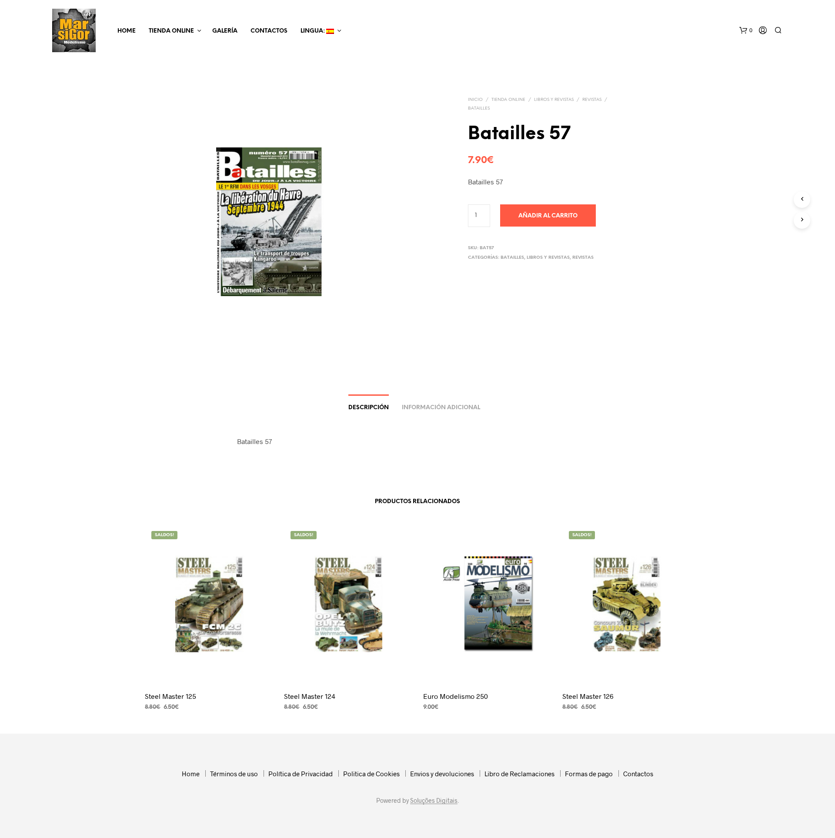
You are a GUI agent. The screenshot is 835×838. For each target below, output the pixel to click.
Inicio (475, 99)
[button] (745, 30)
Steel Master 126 (588, 696)
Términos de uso (234, 774)
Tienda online (171, 31)
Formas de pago (589, 774)
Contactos (268, 31)
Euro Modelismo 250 (455, 696)
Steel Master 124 (309, 696)
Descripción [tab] (368, 408)
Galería (224, 31)
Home (126, 31)
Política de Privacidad (300, 774)
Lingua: (313, 31)
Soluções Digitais (434, 800)
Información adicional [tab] (441, 408)
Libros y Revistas (554, 99)
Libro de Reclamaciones (519, 774)
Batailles (479, 108)
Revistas (591, 99)
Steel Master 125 (170, 696)
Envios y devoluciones (442, 774)
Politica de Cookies (371, 774)
